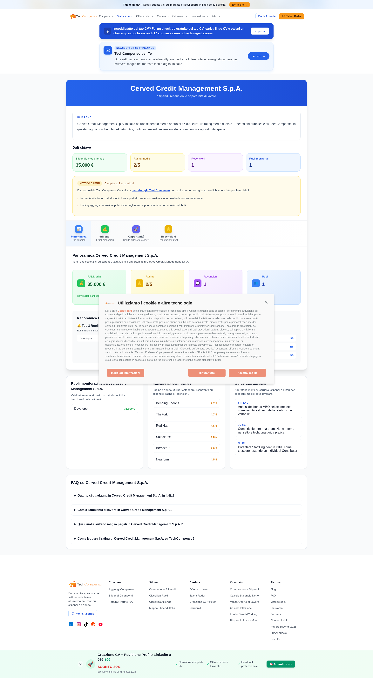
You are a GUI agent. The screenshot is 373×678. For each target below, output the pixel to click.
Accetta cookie (247, 372)
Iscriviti (259, 56)
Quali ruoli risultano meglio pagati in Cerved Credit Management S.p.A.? (130, 524)
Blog (273, 589)
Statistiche (123, 16)
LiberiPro (275, 639)
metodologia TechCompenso (151, 190)
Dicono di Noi (278, 620)
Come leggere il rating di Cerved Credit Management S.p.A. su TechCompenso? (136, 538)
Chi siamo (276, 608)
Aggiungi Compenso (121, 589)
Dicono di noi (198, 16)
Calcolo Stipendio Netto (244, 595)
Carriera (161, 16)
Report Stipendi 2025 (283, 626)
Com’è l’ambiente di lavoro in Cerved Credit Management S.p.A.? (125, 510)
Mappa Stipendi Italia (162, 608)
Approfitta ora (281, 664)
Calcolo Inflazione (241, 608)
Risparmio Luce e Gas (243, 620)
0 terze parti (125, 310)
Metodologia (278, 601)
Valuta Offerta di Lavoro (244, 601)
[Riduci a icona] (80, 664)
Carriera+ (195, 608)
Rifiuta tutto (207, 372)
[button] (266, 302)
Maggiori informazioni (125, 372)
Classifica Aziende (160, 601)
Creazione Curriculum (203, 601)
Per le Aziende (266, 16)
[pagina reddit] (93, 624)
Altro (214, 16)
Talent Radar (293, 16)
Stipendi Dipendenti (121, 595)
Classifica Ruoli (158, 595)
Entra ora (240, 4)
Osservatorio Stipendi (162, 589)
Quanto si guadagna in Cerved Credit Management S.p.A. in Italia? (126, 495)
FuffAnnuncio (278, 632)
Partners (275, 614)
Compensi (104, 16)
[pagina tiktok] (86, 624)
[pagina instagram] (79, 624)
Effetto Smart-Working (243, 614)
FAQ (273, 595)
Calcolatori (178, 16)
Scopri (260, 31)
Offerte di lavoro (145, 16)
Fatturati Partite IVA (121, 601)
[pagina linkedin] (71, 624)
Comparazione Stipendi (244, 589)
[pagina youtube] (100, 624)
